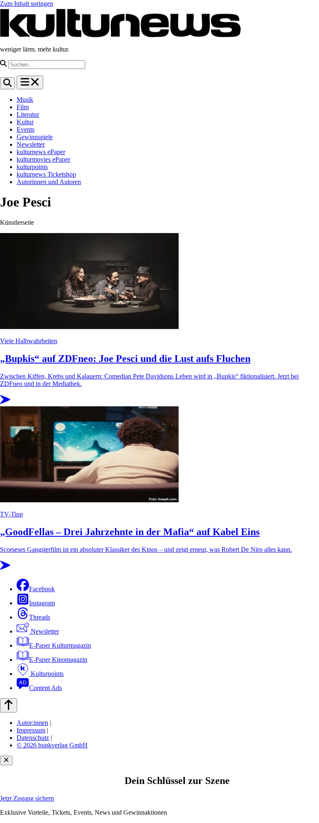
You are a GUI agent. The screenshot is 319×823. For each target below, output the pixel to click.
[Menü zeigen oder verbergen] (30, 82)
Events (25, 129)
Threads (39, 617)
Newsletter (31, 144)
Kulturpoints (46, 673)
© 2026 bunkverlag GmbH (52, 745)
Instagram (42, 603)
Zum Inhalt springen (26, 3)
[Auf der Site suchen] (7, 83)
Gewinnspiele (35, 136)
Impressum (31, 730)
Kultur (25, 121)
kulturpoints (32, 166)
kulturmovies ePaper (43, 159)
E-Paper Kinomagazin (58, 659)
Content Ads (45, 687)
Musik (25, 99)
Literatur (28, 114)
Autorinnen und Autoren (49, 181)
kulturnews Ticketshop (46, 174)
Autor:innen (32, 722)
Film (23, 107)
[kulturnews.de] (120, 35)
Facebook (42, 588)
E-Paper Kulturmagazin (60, 645)
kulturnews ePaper (41, 151)
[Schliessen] (6, 760)
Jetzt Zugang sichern (27, 798)
